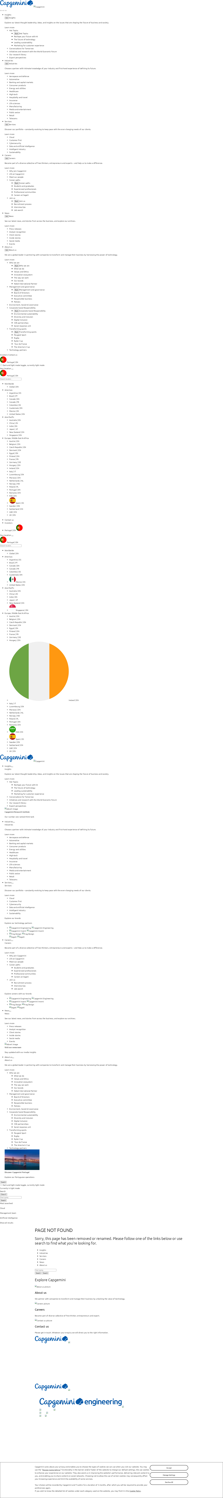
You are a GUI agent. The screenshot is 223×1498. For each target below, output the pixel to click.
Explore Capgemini (50, 1280)
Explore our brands (13, 918)
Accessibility (43, 1368)
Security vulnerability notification (50, 1374)
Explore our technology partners (18, 923)
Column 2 (42, 1445)
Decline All (169, 1482)
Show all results (6, 1222)
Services (12, 124)
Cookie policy (44, 1380)
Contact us (48, 1442)
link (7, 18)
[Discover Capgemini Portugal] (114, 1160)
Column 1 (42, 1421)
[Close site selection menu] (12, 535)
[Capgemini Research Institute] (114, 808)
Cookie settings (44, 1377)
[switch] (1, 365)
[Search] (1, 10)
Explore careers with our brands (18, 993)
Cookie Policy (135, 1491)
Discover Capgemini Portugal (17, 1172)
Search (3, 1182)
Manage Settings (169, 1475)
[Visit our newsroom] (114, 1044)
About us (12, 250)
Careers (12, 158)
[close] (3, 10)
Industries (13, 63)
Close (3, 1194)
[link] (22, 6)
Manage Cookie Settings (51, 1470)
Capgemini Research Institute (17, 812)
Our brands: (39, 1395)
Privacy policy (44, 1371)
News (11, 216)
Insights (12, 17)
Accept (169, 1468)
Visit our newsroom (13, 1047)
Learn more (9, 27)
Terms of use (43, 1365)
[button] (14, 530)
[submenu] (12, 766)
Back (16, 33)
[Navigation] (6, 10)
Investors (42, 1362)
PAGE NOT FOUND (54, 1230)
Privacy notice (49, 1457)
